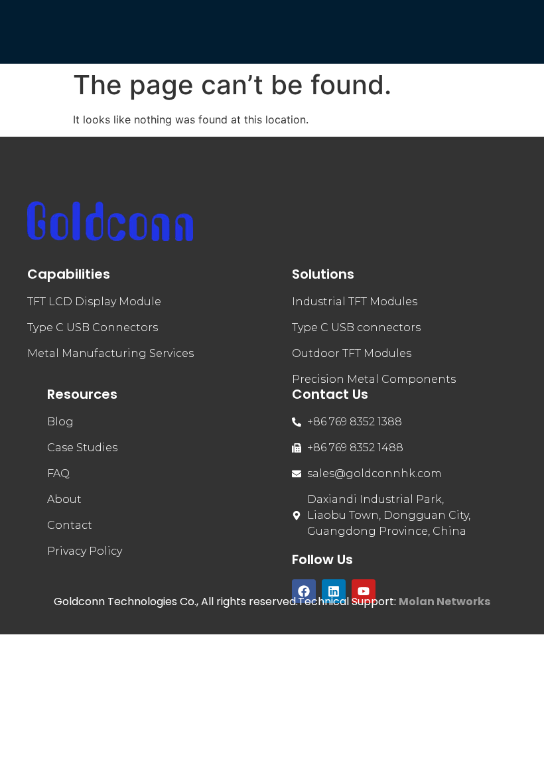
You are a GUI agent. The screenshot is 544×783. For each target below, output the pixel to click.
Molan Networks (444, 601)
